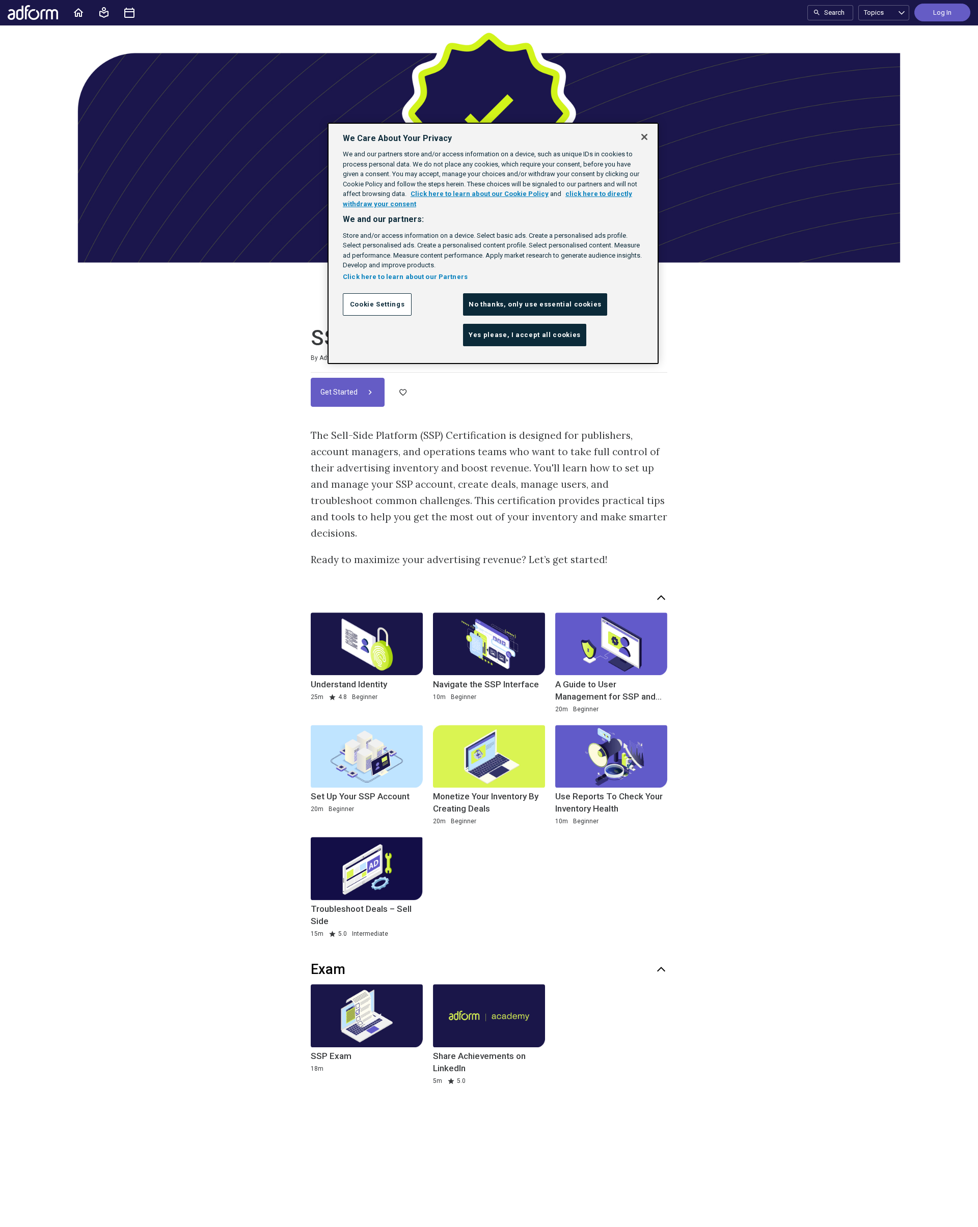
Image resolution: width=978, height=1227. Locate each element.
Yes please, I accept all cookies (525, 335)
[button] (104, 12)
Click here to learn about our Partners (405, 277)
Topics (874, 12)
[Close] (644, 137)
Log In (942, 12)
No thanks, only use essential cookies (535, 304)
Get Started (339, 392)
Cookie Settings (377, 304)
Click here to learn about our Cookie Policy (480, 194)
